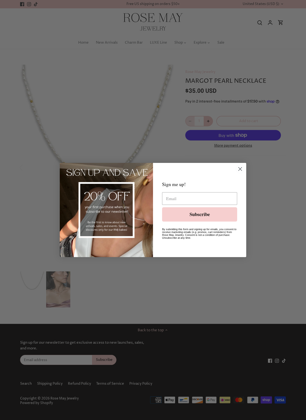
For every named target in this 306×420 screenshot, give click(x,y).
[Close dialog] (240, 169)
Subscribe (200, 214)
